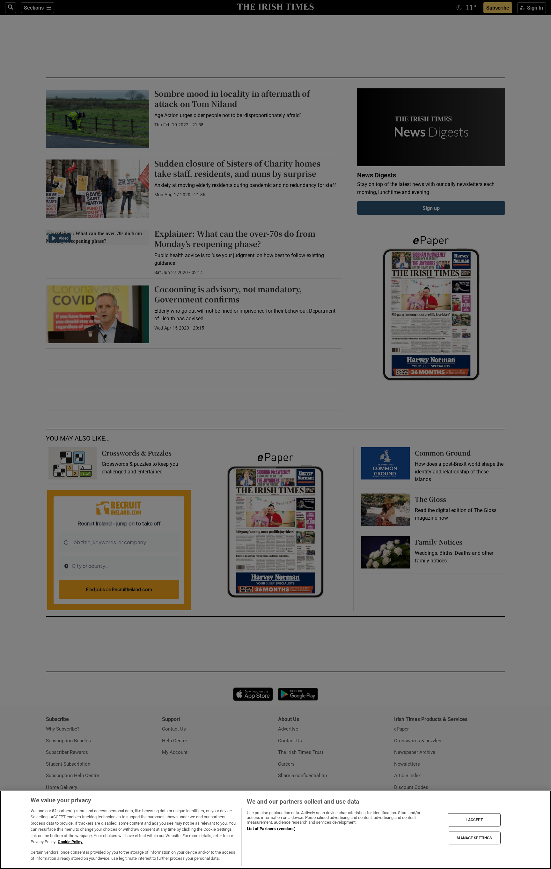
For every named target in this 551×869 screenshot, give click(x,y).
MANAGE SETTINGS (474, 838)
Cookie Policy (70, 841)
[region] (275, 829)
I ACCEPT (474, 820)
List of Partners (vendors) (271, 828)
